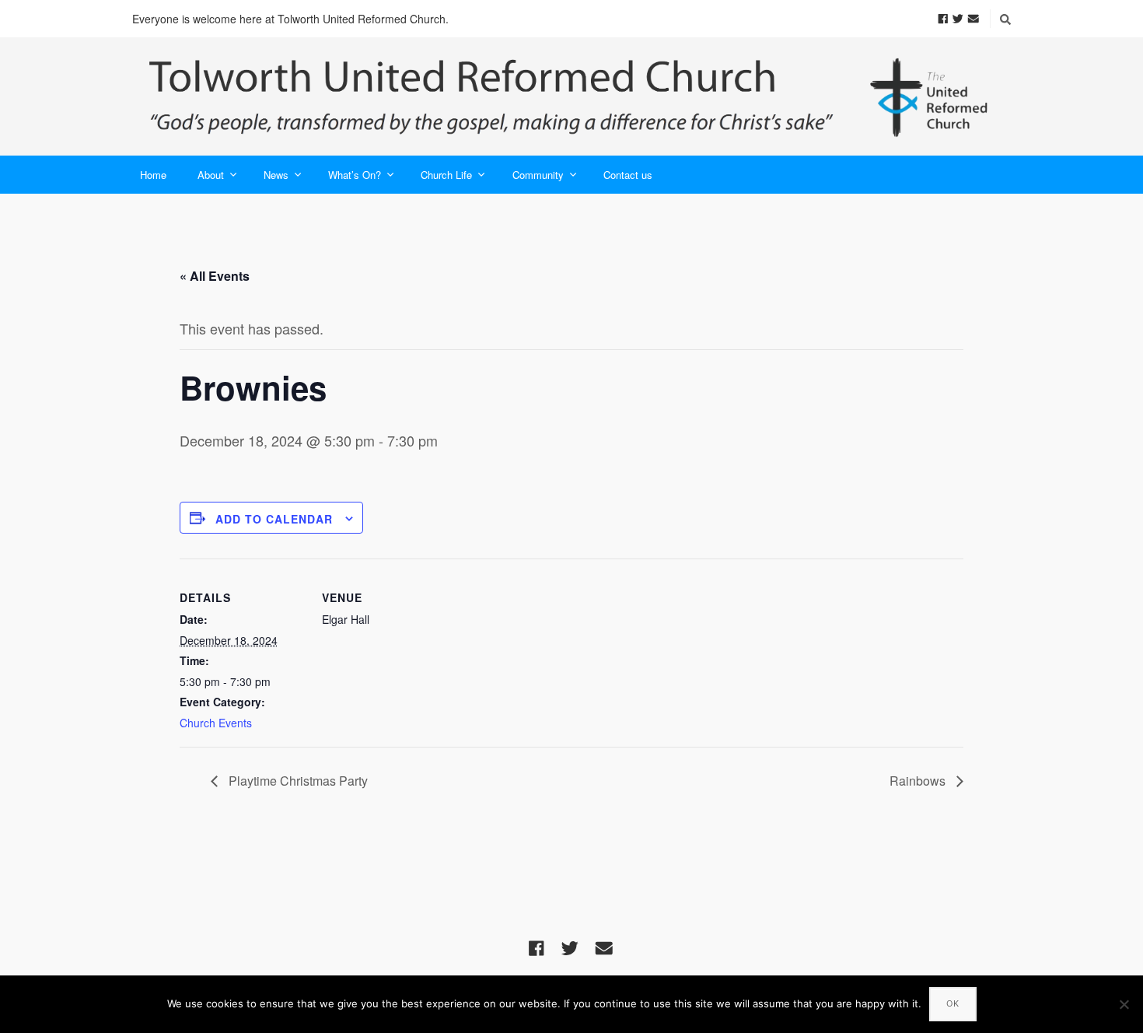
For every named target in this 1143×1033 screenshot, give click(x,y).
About (210, 174)
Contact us (627, 174)
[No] (1123, 1004)
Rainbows (919, 781)
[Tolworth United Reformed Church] (571, 96)
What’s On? (354, 174)
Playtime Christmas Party (296, 781)
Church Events (216, 722)
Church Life (446, 174)
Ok (952, 1003)
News (276, 174)
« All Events (215, 276)
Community (538, 174)
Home (153, 174)
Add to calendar (274, 519)
